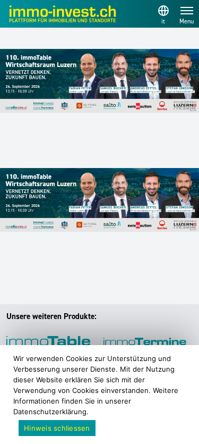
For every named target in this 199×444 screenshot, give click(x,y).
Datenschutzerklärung (49, 411)
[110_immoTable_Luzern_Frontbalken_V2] (99, 81)
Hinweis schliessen (57, 428)
